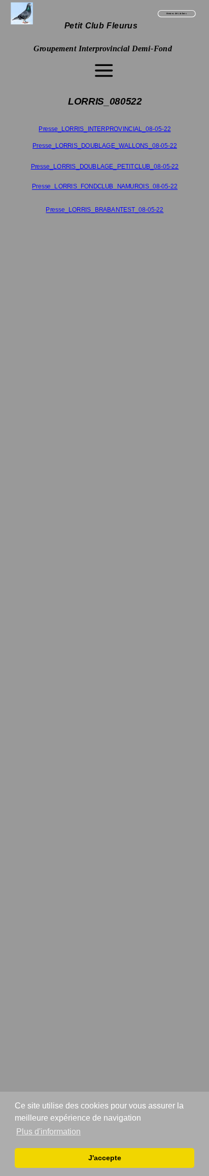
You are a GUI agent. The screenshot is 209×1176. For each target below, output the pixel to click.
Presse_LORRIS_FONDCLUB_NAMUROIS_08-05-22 (104, 186)
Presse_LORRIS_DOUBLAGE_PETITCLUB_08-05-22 (104, 166)
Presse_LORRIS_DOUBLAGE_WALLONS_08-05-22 (104, 145)
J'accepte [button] (104, 1158)
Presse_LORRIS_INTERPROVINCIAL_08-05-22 (104, 128)
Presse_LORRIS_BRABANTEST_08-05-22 (104, 210)
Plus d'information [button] (48, 1131)
